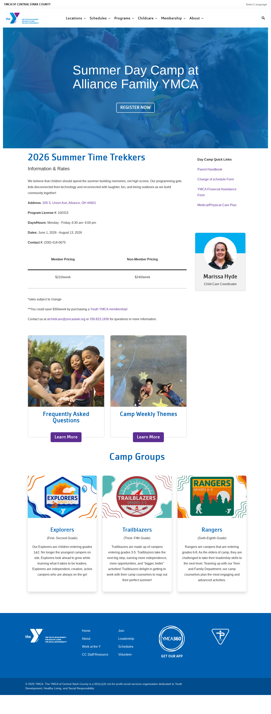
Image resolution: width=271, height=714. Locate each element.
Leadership (126, 638)
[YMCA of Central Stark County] (27, 18)
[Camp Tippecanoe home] (220, 637)
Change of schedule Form (215, 179)
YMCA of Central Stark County (27, 4)
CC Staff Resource (95, 654)
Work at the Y (91, 646)
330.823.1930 (99, 319)
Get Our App (172, 656)
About (195, 18)
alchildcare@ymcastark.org (66, 319)
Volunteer (125, 654)
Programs (123, 18)
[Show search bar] (263, 18)
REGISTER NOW (135, 107)
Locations (75, 18)
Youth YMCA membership (108, 309)
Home (86, 630)
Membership (172, 18)
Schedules (99, 18)
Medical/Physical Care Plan (216, 205)
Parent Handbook (209, 169)
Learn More (66, 437)
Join (121, 630)
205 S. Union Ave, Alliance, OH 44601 (69, 203)
